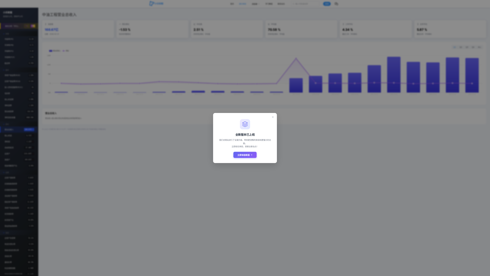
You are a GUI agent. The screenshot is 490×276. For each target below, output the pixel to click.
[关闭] (273, 117)
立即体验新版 (243, 155)
